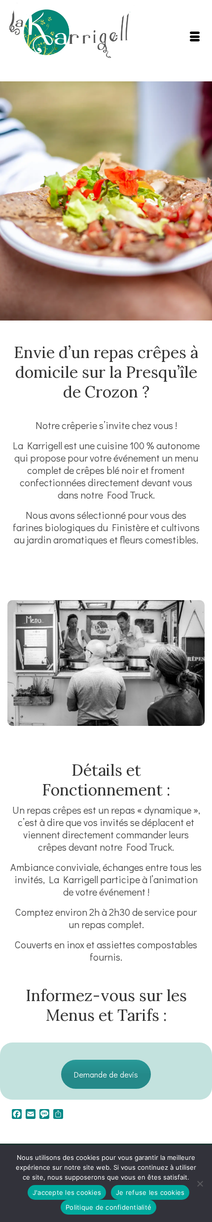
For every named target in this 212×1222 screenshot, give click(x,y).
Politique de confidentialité (108, 1207)
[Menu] (194, 37)
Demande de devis (106, 1074)
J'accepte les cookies (67, 1192)
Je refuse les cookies (150, 1192)
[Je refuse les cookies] (200, 1183)
